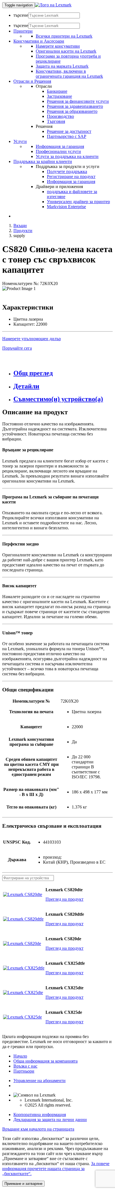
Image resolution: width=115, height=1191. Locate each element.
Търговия (56, 121)
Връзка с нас (25, 1066)
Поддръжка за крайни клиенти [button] (42, 161)
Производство (60, 116)
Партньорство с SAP (66, 136)
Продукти (22, 230)
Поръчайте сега (17, 348)
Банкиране (57, 91)
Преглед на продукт (64, 899)
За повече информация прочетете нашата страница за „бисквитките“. (55, 1168)
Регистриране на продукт (71, 176)
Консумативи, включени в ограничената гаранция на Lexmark (69, 74)
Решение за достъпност (69, 131)
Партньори (23, 1071)
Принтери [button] (23, 31)
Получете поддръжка (67, 171)
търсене (20, 15)
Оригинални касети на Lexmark (66, 51)
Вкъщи (20, 225)
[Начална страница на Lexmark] (53, 5)
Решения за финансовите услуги (78, 101)
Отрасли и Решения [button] (32, 81)
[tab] (63, 373)
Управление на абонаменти (39, 1080)
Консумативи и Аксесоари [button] (38, 41)
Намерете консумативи (58, 46)
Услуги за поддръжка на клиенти (67, 156)
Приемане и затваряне (23, 1184)
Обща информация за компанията (45, 1061)
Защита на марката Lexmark (62, 66)
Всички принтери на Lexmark (64, 36)
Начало (20, 1056)
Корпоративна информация (39, 1114)
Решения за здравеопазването (75, 106)
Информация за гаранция (60, 146)
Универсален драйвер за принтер (78, 201)
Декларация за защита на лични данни (50, 1119)
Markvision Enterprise (66, 206)
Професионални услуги (58, 151)
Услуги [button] (20, 141)
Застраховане (59, 96)
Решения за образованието (72, 111)
